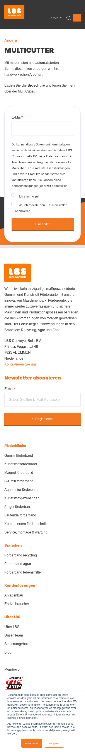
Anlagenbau (13, 595)
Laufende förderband (20, 515)
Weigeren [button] (54, 743)
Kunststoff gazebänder (21, 498)
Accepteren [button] (32, 743)
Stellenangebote (17, 644)
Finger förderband (18, 507)
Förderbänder (15, 446)
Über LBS (11, 627)
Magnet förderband (18, 472)
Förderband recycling (20, 555)
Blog (8, 652)
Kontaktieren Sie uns (20, 364)
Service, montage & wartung (25, 532)
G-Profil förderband (18, 481)
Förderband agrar (17, 564)
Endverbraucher (16, 604)
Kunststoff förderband (20, 464)
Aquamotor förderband (21, 489)
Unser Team (13, 635)
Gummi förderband (18, 455)
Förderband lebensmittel (23, 572)
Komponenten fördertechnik (25, 524)
